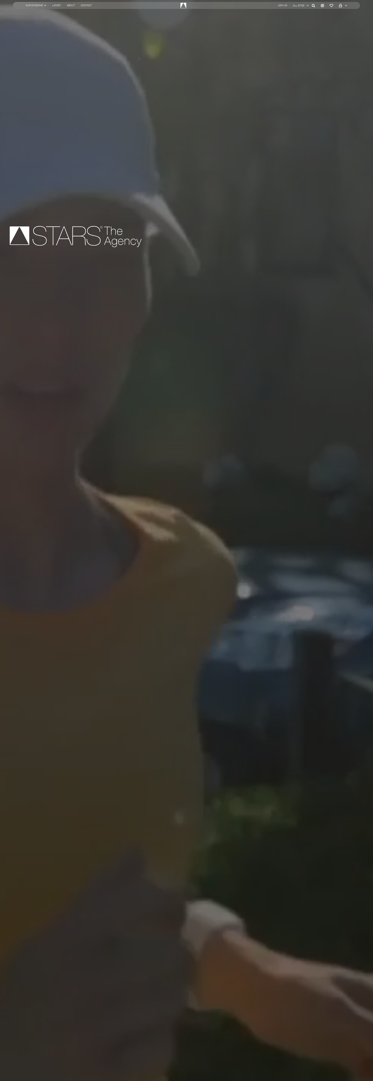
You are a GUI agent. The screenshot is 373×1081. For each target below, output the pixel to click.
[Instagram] (322, 5)
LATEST (56, 5)
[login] (341, 5)
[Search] (313, 5)
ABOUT (71, 5)
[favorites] (331, 5)
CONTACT (86, 5)
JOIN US (282, 5)
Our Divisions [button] (34, 5)
